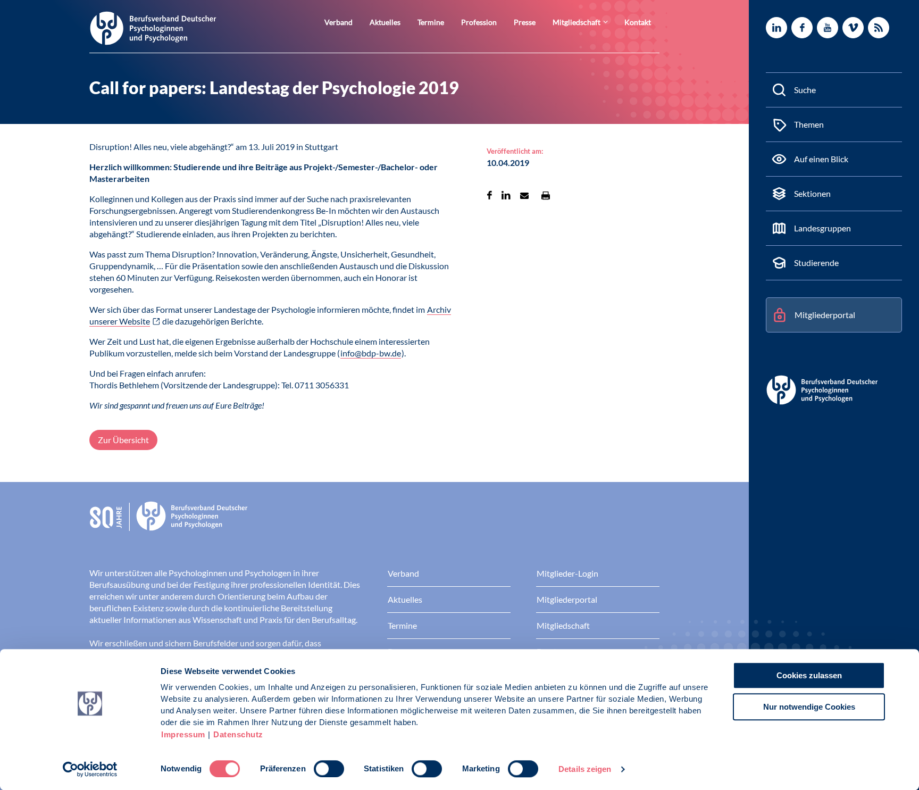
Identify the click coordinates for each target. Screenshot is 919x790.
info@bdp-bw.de (370, 353)
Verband (338, 22)
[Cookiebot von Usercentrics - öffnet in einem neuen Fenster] (90, 769)
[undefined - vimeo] (853, 27)
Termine (430, 22)
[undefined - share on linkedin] (506, 195)
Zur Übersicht (123, 440)
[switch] (329, 768)
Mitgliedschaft (576, 22)
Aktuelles (385, 22)
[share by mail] (524, 195)
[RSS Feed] (878, 27)
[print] (546, 195)
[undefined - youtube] (827, 27)
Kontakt (637, 22)
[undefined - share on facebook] (489, 195)
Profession (479, 22)
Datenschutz (238, 734)
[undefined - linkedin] (776, 27)
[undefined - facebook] (802, 27)
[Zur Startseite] (153, 27)
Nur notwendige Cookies (809, 706)
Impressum (183, 734)
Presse (525, 22)
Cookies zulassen (809, 675)
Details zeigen (584, 769)
